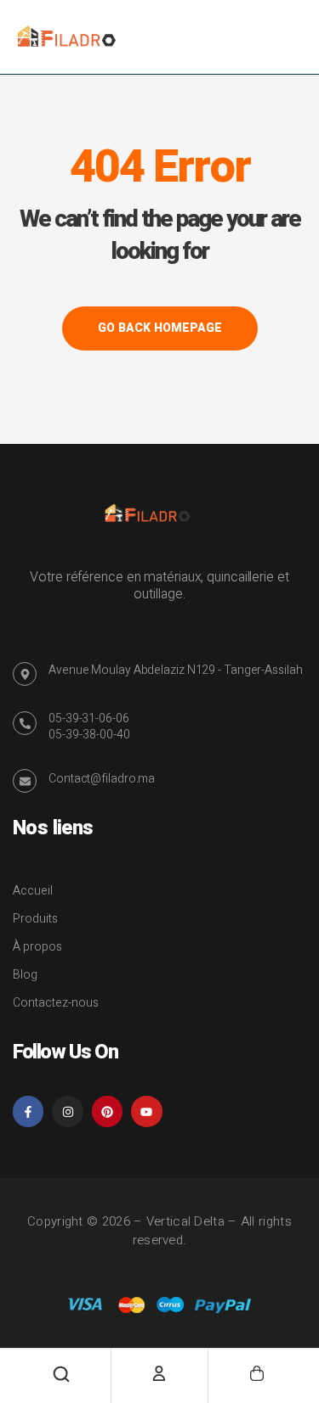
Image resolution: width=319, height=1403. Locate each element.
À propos (37, 947)
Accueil (33, 891)
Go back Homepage (160, 328)
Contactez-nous (56, 1003)
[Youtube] (146, 1111)
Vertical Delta (185, 1221)
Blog (25, 975)
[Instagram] (67, 1111)
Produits (35, 919)
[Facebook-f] (28, 1111)
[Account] (159, 1373)
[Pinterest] (107, 1111)
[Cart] (257, 1373)
